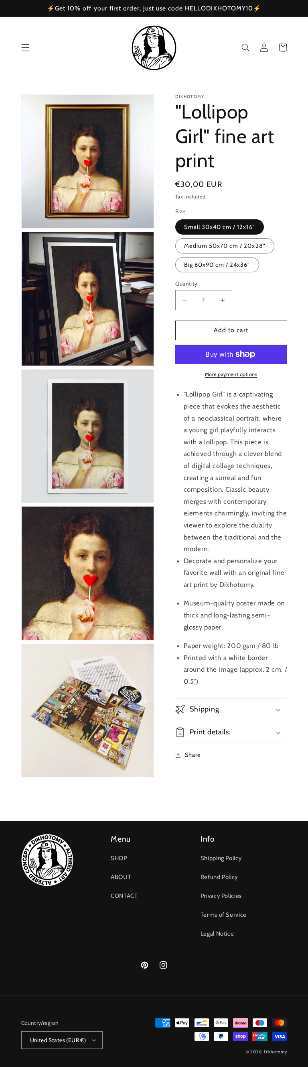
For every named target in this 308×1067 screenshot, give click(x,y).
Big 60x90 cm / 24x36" (217, 264)
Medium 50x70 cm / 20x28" (224, 245)
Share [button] (193, 754)
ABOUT (121, 877)
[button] (25, 47)
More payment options (231, 374)
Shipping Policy (221, 858)
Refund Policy (219, 877)
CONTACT (124, 895)
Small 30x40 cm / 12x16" (219, 227)
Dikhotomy (275, 1052)
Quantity (186, 283)
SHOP (119, 858)
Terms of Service (224, 914)
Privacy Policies (221, 895)
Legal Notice (217, 933)
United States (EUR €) (58, 1040)
